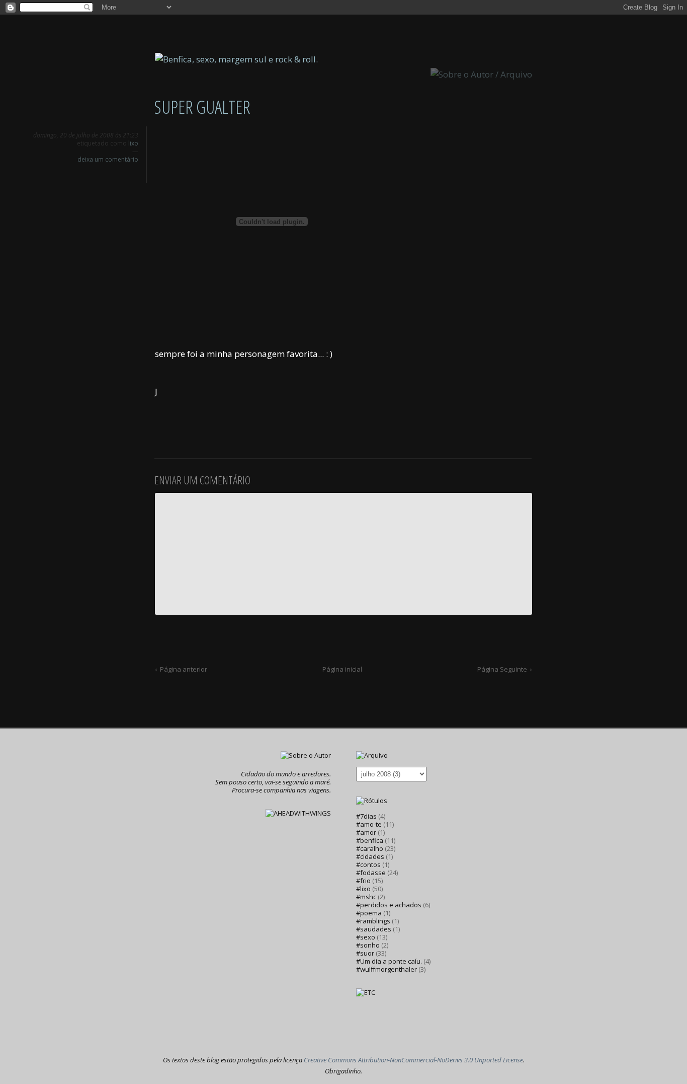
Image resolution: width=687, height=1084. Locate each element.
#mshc (366, 896)
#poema (369, 912)
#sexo (365, 937)
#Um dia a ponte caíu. (389, 961)
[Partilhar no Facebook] (133, 173)
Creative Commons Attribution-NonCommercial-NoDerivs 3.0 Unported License (413, 1059)
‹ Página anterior (181, 669)
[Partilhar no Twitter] (117, 173)
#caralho (369, 848)
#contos (368, 864)
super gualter (202, 107)
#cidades (370, 856)
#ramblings (373, 920)
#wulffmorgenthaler (386, 969)
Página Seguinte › (504, 669)
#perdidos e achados (388, 904)
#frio (363, 880)
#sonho (368, 945)
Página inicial (342, 669)
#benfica (369, 840)
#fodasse (371, 872)
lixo (133, 143)
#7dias (366, 816)
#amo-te (369, 824)
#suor (365, 953)
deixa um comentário (107, 159)
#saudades (373, 928)
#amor (366, 832)
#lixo (363, 888)
